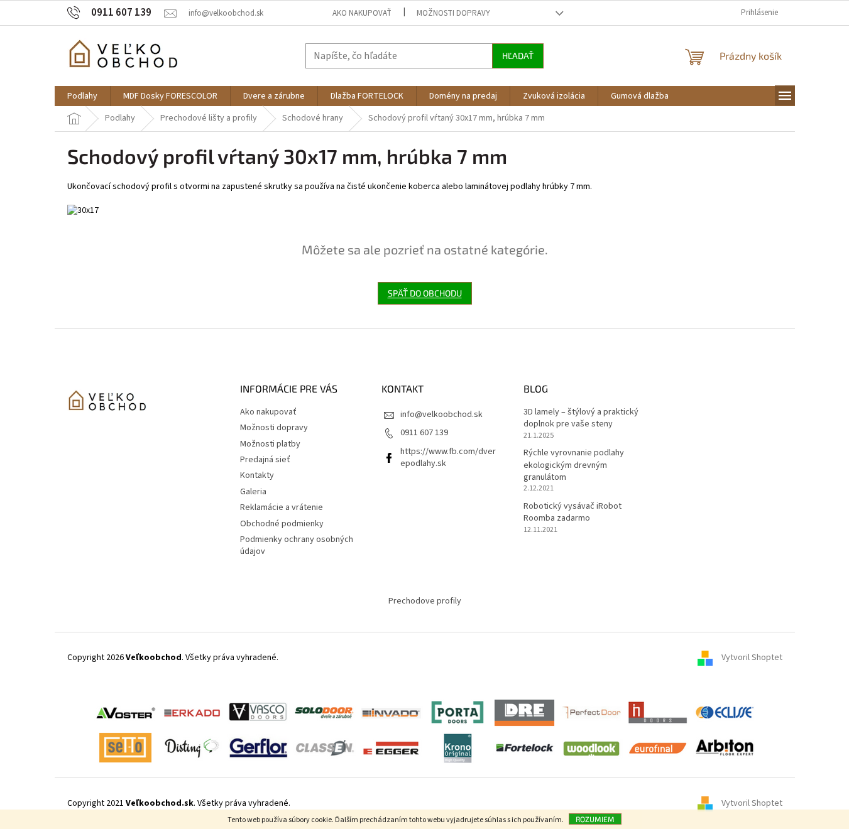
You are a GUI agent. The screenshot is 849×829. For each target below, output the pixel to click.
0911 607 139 (424, 432)
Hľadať (518, 55)
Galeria (253, 491)
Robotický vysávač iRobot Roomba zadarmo (572, 512)
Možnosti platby (270, 444)
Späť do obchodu (425, 293)
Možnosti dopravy (453, 13)
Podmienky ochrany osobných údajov (296, 545)
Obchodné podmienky (282, 523)
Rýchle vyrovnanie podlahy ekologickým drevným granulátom (573, 465)
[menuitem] (82, 96)
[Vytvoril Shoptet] (709, 803)
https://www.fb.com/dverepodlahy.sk (448, 457)
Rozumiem (595, 819)
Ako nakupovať (362, 13)
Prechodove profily (424, 601)
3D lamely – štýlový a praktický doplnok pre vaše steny (580, 418)
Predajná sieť (265, 459)
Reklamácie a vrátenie (281, 507)
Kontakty (257, 475)
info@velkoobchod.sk (441, 414)
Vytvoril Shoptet (751, 657)
